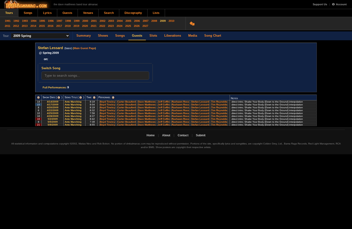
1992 (16, 20)
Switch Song (50, 68)
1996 (51, 20)
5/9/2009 (53, 124)
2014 (33, 25)
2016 (50, 25)
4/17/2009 (52, 104)
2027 (145, 25)
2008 (154, 20)
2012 (16, 25)
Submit (200, 135)
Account (341, 4)
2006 (137, 20)
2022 (102, 25)
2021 (94, 25)
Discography (133, 13)
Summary (83, 35)
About (166, 135)
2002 (102, 20)
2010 (171, 20)
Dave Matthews (147, 101)
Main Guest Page (84, 48)
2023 (111, 25)
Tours (9, 13)
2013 (25, 25)
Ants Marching (73, 101)
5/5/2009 (53, 121)
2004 (120, 20)
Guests (67, 13)
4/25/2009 (52, 113)
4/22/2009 (52, 110)
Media (192, 35)
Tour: (6, 36)
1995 (42, 20)
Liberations (172, 35)
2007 (145, 20)
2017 (59, 25)
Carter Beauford (126, 101)
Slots (153, 35)
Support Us (320, 4)
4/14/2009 (52, 101)
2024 (119, 25)
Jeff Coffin (164, 101)
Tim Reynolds (219, 101)
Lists (156, 13)
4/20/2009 (52, 107)
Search (109, 13)
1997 (59, 20)
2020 (85, 25)
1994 (33, 20)
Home (151, 135)
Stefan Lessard (200, 101)
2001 (94, 20)
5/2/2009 (53, 119)
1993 (25, 20)
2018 (68, 25)
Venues (88, 13)
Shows (103, 35)
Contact (183, 135)
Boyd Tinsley (107, 101)
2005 (128, 20)
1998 (68, 20)
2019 (76, 25)
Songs (28, 13)
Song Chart (212, 35)
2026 (137, 25)
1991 (8, 20)
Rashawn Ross (180, 101)
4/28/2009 (52, 116)
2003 (111, 20)
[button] (38, 97)
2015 (42, 25)
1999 (76, 20)
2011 (7, 25)
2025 (128, 25)
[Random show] (193, 23)
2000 (85, 20)
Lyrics (47, 13)
